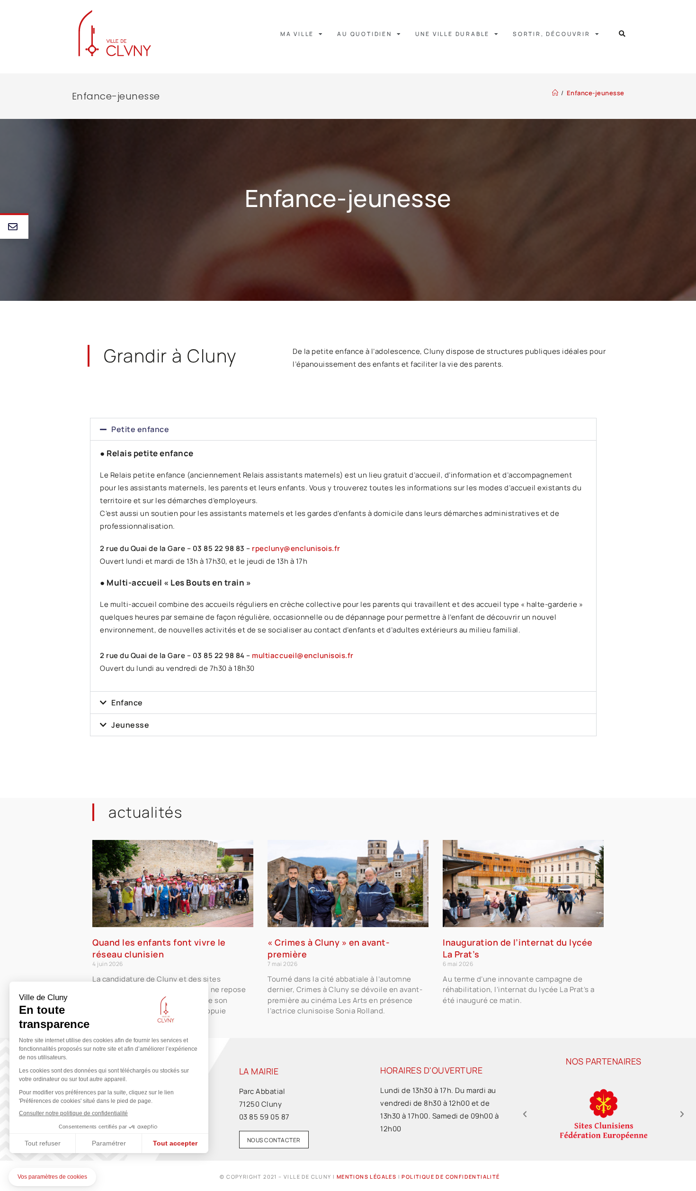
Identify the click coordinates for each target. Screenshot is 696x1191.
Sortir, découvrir (551, 34)
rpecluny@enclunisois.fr (296, 548)
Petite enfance (140, 429)
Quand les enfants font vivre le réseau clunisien (159, 948)
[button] (622, 34)
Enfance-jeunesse (596, 93)
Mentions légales (366, 1176)
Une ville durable (452, 34)
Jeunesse (130, 725)
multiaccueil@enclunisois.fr (303, 655)
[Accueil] (555, 93)
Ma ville (297, 34)
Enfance (127, 702)
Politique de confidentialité (451, 1176)
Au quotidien (364, 34)
